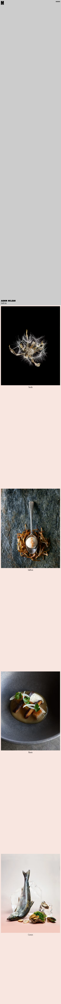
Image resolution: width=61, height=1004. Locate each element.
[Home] (2, 3)
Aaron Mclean (8, 301)
